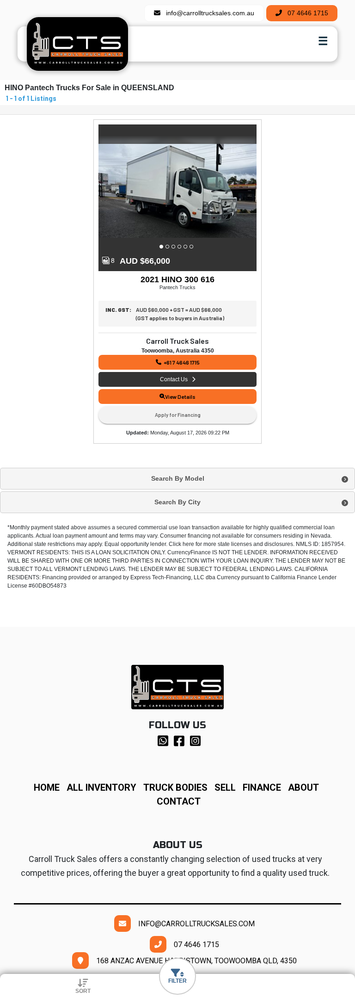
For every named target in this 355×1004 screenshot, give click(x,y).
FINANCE (265, 787)
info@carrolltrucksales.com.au (207, 13)
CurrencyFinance (189, 552)
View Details (180, 396)
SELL (228, 787)
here (188, 544)
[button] (162, 246)
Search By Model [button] (177, 478)
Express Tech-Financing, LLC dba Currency (185, 577)
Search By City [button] (177, 502)
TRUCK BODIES (175, 787)
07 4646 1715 (305, 13)
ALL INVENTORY (101, 787)
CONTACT (179, 801)
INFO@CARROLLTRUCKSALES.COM (193, 923)
